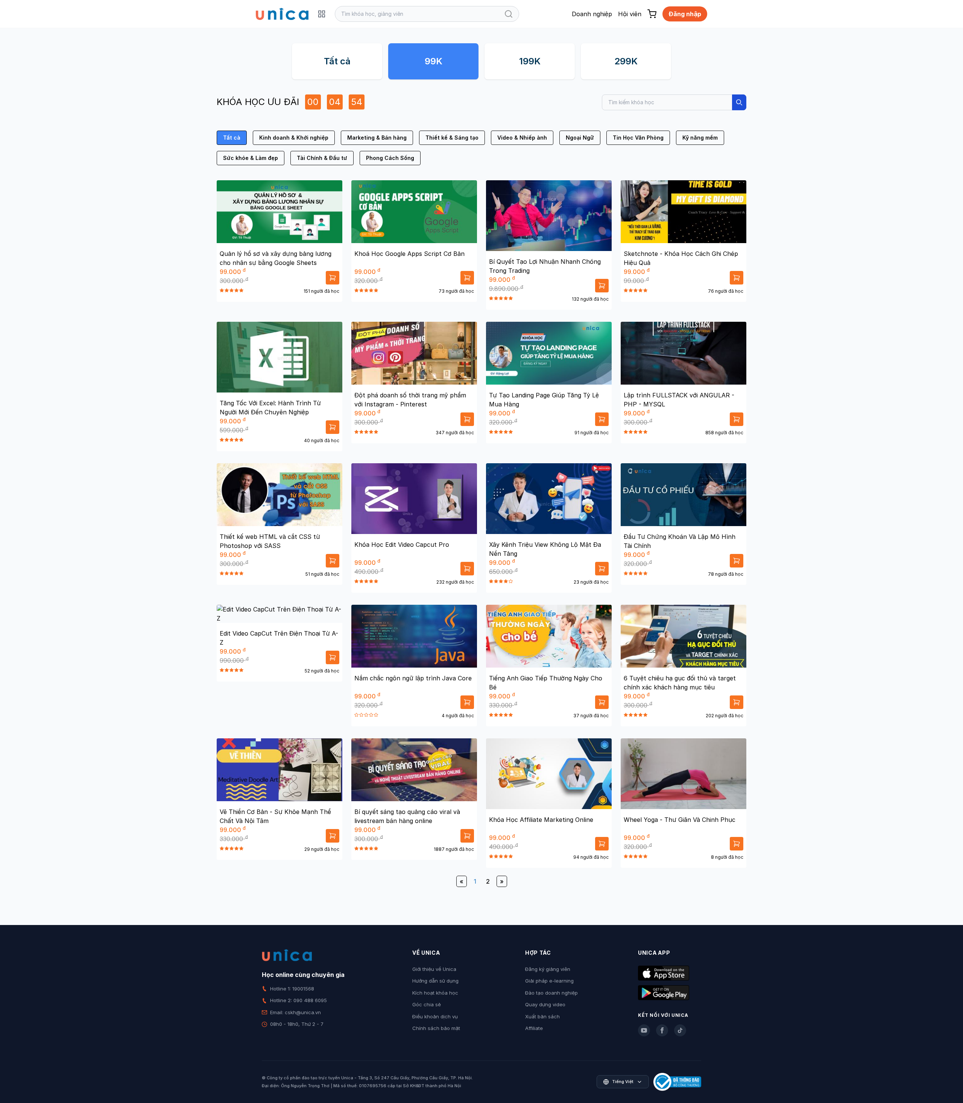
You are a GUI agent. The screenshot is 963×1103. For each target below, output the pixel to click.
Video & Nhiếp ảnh (522, 137)
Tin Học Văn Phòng (638, 137)
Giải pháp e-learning (549, 981)
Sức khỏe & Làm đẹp (250, 158)
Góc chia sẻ (426, 1004)
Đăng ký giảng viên (547, 969)
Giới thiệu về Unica (434, 969)
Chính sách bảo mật (436, 1028)
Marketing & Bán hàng (377, 137)
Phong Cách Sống (390, 158)
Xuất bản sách (542, 1016)
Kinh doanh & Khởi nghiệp (293, 137)
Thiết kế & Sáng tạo (451, 137)
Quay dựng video (545, 1004)
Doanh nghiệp (592, 14)
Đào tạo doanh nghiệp (551, 993)
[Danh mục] (321, 14)
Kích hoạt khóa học (435, 993)
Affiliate (534, 1028)
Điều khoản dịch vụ (435, 1016)
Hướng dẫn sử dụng (435, 981)
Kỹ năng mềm (700, 137)
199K (530, 61)
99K (433, 61)
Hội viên (629, 14)
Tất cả (337, 61)
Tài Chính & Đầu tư (322, 158)
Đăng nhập (684, 14)
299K (626, 61)
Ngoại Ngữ (580, 137)
